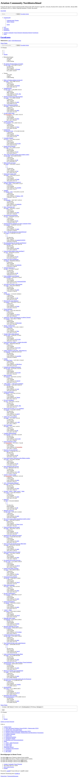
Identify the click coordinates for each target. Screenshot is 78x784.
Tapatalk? (6, 190)
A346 (7, 459)
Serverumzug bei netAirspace (11, 215)
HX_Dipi (8, 65)
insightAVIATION (20, 240)
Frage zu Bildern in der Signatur (11, 276)
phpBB (8, 771)
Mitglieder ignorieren (9, 510)
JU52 (7, 139)
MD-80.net (19, 364)
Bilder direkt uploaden (9, 585)
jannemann (8, 663)
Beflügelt (8, 352)
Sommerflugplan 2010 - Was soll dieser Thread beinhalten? (18, 662)
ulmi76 (7, 310)
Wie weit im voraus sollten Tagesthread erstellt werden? (17, 519)
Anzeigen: (4, 707)
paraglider (18, 187)
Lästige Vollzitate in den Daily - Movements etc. (15, 350)
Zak (7, 216)
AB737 (18, 565)
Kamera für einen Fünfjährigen (11, 259)
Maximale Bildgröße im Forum (11, 626)
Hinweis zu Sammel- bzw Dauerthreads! (13, 670)
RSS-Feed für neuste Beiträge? (11, 301)
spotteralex (18, 204)
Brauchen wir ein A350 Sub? (11, 450)
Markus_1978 (9, 191)
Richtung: (33, 707)
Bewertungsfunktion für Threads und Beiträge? (15, 243)
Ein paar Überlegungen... (10, 593)
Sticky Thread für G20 (9, 207)
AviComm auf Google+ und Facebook (13, 284)
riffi (17, 160)
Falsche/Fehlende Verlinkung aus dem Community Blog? (17, 223)
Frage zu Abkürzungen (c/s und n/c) (12, 182)
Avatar (5, 292)
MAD (7, 260)
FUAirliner (8, 628)
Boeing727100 (9, 131)
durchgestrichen (7, 687)
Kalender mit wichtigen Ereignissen (12, 367)
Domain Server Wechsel (9, 146)
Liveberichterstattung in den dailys (12, 634)
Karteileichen (7, 129)
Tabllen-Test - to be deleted (10, 416)
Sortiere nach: (18, 707)
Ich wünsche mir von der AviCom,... (12, 560)
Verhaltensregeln (8, 88)
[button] (6, 54)
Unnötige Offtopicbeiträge (10, 433)
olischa (7, 603)
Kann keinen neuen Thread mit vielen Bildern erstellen (17, 458)
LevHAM (8, 122)
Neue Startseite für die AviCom (11, 466)
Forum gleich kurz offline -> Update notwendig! (15, 342)
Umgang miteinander (9, 392)
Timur (17, 127)
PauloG (18, 85)
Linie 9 (7, 233)
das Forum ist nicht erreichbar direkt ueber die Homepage (17, 679)
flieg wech (8, 680)
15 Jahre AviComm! (8, 121)
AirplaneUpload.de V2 (9, 267)
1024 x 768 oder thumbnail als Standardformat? (15, 232)
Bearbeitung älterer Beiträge (10, 695)
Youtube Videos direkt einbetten (11, 334)
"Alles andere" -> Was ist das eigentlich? (13, 383)
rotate (7, 484)
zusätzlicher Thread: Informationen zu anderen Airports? (17, 317)
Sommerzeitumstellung (9, 601)
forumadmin (9, 114)
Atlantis (7, 318)
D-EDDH (8, 244)
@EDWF (8, 385)
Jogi (17, 151)
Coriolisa (18, 684)
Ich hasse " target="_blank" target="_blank (14, 491)
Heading (8, 294)
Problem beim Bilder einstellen (11, 568)
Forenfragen (5, 37)
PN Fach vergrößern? (9, 400)
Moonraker (19, 323)
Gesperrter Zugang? (8, 138)
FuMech (8, 225)
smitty (9, 40)
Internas (5, 198)
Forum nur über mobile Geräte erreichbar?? (14, 251)
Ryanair (18, 69)
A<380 (18, 422)
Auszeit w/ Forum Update (10, 474)
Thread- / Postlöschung (9, 325)
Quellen (5, 358)
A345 (17, 389)
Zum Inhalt (3, 10)
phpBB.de (17, 773)
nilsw (7, 520)
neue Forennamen (8, 425)
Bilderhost (6, 499)
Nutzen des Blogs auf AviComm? (12, 527)
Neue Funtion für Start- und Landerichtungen (14, 643)
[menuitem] (13, 20)
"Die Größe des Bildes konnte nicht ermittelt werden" (16, 154)
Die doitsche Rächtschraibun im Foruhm (13, 63)
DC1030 (18, 143)
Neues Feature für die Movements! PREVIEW (15, 543)
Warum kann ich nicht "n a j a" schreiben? (14, 408)
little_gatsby (9, 183)
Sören (17, 118)
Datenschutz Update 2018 (10, 174)
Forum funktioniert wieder (10, 441)
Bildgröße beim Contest (9, 618)
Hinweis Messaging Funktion (11, 105)
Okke (17, 135)
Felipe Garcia (9, 327)
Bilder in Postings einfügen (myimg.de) (13, 80)
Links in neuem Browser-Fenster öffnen (13, 654)
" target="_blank (8, 610)
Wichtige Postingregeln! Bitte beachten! (13, 96)
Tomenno (8, 594)
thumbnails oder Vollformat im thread (13, 535)
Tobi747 (8, 376)
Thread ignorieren (8, 309)
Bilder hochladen (8, 375)
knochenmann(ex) (10, 697)
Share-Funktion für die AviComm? (12, 552)
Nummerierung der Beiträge (10, 576)
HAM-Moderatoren (16, 40)
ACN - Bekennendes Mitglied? (11, 483)
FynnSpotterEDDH (21, 281)
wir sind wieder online (9, 113)
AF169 (7, 578)
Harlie (17, 179)
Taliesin (18, 397)
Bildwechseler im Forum (10, 163)
